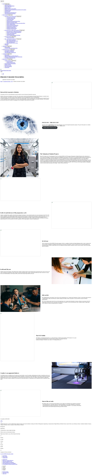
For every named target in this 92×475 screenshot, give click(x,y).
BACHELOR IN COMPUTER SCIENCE (12, 30)
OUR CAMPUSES (8, 6)
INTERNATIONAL (6, 49)
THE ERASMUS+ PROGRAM (10, 52)
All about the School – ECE (8, 81)
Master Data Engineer (10, 37)
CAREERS (4, 53)
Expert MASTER (8, 36)
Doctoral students (10, 61)
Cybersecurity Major (10, 19)
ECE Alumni (7, 54)
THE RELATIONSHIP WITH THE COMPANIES (13, 56)
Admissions (4, 46)
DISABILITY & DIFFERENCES (10, 12)
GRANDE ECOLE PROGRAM (10, 16)
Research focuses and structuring (10, 63)
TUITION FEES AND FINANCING (11, 48)
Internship (6, 44)
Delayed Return (7, 47)
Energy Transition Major (11, 24)
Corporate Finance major (11, 18)
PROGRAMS (5, 14)
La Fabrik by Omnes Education (10, 57)
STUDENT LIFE (8, 10)
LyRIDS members (8, 60)
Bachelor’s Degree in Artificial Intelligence (14, 32)
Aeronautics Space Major (11, 17)
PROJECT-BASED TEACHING (10, 8)
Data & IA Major (10, 20)
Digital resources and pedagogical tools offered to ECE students (15, 9)
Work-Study (7, 43)
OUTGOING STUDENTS (9, 50)
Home (1, 81)
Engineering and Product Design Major (13, 21)
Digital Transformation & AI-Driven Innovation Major (16, 23)
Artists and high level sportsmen (10, 13)
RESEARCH (5, 59)
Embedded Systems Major (11, 27)
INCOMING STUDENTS (9, 51)
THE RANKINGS (8, 4)
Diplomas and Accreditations (9, 5)
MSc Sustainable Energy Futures (12, 42)
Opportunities (7, 67)
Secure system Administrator (11, 33)
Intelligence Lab (7, 7)
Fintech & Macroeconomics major (12, 25)
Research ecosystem (8, 65)
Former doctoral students (11, 62)
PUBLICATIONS (8, 64)
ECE (3, 3)
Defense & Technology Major (12, 22)
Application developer (10, 34)
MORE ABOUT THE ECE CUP (49, 127)
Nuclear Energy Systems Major (12, 26)
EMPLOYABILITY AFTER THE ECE (11, 55)
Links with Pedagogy (8, 66)
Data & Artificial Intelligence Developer (13, 35)
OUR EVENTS (7, 11)
